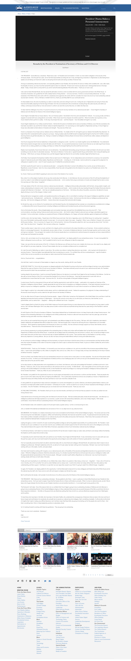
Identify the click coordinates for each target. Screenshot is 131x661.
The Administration (71, 8)
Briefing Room (46, 8)
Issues (57, 8)
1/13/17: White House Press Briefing (52, 566)
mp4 (94, 35)
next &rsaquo (109, 575)
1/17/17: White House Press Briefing (52, 546)
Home (27, 8)
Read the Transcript (90, 38)
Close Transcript (25, 521)
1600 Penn (85, 8)
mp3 (104, 35)
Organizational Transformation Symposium (101, 566)
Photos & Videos (26, 14)
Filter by (21, 530)
